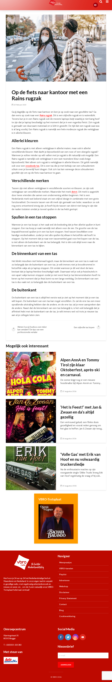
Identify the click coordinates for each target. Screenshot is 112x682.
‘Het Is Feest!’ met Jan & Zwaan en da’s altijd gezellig (81, 412)
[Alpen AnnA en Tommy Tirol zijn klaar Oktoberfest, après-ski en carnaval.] (31, 373)
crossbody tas (32, 165)
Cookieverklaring (67, 616)
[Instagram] (75, 637)
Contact (63, 604)
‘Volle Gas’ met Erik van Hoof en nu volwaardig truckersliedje (80, 459)
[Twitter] (68, 637)
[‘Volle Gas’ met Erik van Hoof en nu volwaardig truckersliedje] (31, 468)
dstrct (74, 191)
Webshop (63, 586)
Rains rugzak (46, 115)
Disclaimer (64, 592)
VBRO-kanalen (66, 568)
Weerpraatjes (65, 562)
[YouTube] (83, 637)
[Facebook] (61, 637)
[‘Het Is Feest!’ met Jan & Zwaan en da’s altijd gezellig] (31, 420)
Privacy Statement (68, 598)
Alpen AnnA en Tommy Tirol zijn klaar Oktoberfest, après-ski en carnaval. (80, 367)
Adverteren (64, 580)
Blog (61, 610)
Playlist (62, 574)
